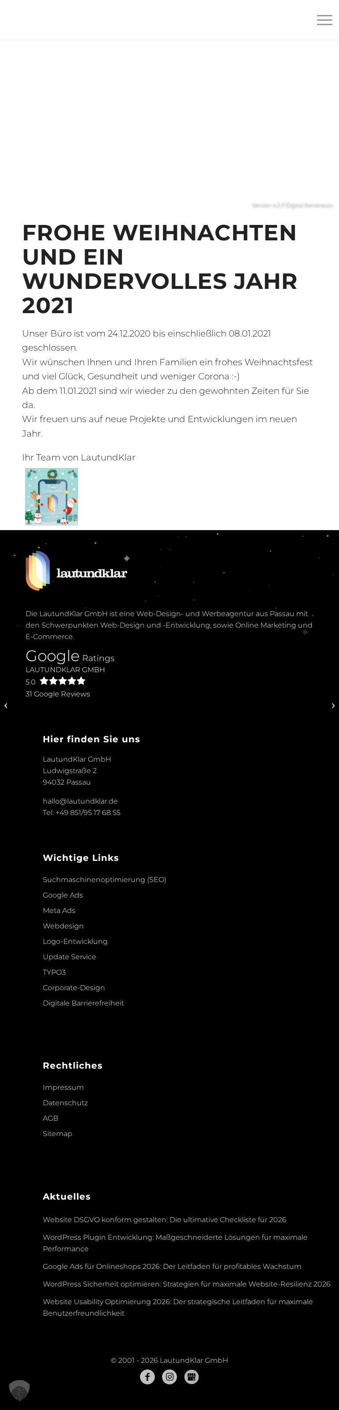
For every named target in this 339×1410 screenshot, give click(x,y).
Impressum (63, 1087)
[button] (19, 1390)
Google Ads (63, 895)
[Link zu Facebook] (147, 1376)
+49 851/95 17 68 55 (88, 812)
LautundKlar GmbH (65, 676)
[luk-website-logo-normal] (40, 20)
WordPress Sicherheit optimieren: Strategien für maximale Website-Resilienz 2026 (187, 1284)
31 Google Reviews (58, 694)
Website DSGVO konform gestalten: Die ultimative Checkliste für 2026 (164, 1220)
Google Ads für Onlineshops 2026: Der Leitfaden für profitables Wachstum (172, 1266)
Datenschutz (65, 1103)
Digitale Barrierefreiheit (83, 1003)
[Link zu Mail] (191, 1376)
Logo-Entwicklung (75, 941)
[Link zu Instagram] (169, 1376)
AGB (50, 1118)
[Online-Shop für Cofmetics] (332, 705)
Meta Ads (59, 910)
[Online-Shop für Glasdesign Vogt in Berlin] (7, 705)
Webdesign (63, 926)
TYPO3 (54, 972)
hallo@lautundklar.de (80, 801)
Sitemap (57, 1133)
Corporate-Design (74, 988)
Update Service (69, 957)
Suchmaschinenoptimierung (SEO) (104, 879)
